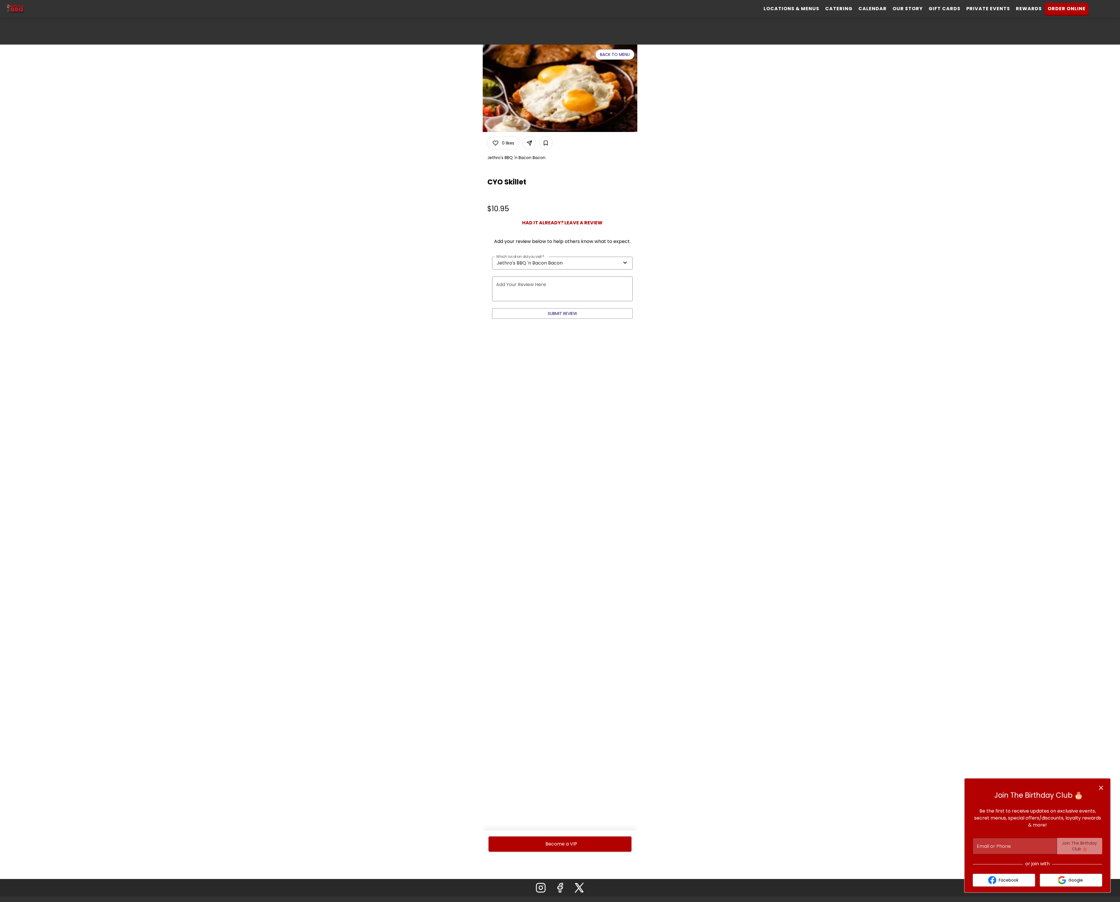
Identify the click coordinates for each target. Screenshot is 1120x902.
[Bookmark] (545, 143)
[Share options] (529, 143)
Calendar (872, 8)
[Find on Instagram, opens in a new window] (541, 889)
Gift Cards (944, 8)
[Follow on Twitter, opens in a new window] (579, 889)
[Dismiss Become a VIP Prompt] (1101, 788)
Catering (839, 8)
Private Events (988, 8)
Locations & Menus (791, 8)
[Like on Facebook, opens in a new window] (560, 889)
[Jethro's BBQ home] (31, 8)
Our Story (907, 8)
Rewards (1029, 8)
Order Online (1067, 8)
